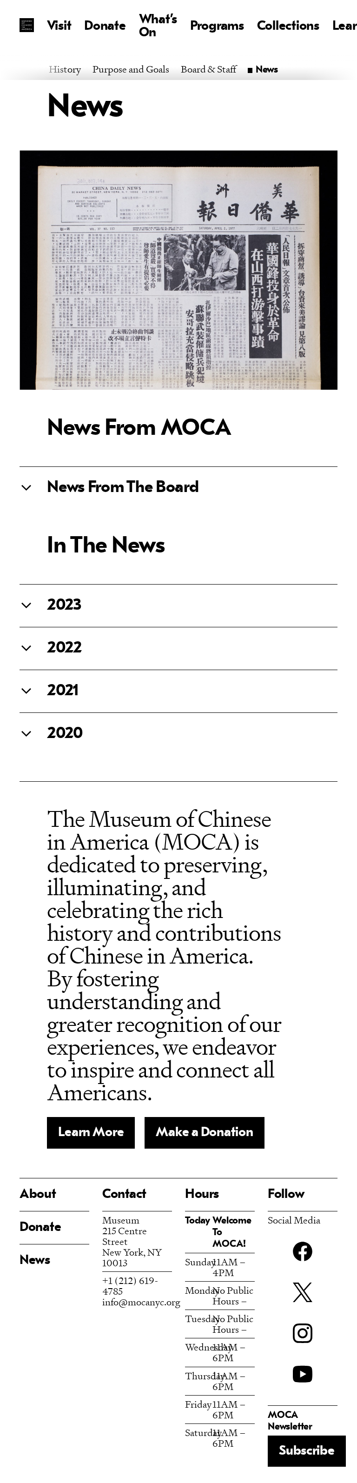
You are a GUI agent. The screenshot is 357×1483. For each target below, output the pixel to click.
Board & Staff (209, 69)
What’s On (158, 26)
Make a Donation (204, 1132)
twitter (302, 1292)
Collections (288, 26)
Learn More (91, 1132)
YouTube (302, 1374)
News (35, 1260)
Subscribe (306, 1451)
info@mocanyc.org (141, 1302)
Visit (59, 26)
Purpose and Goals (131, 69)
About (38, 1194)
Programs (217, 26)
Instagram (302, 1333)
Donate (105, 26)
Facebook (302, 1251)
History (65, 69)
